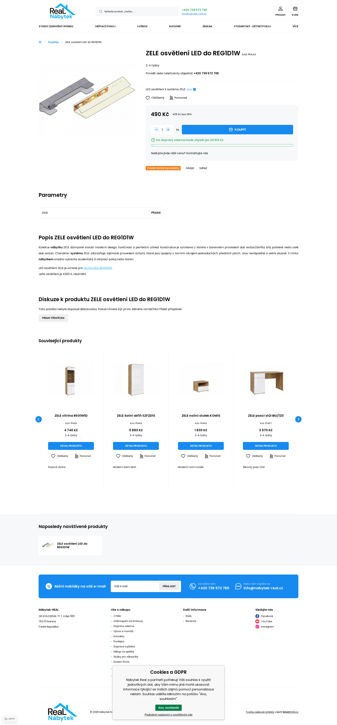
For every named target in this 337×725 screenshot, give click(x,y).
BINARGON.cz (290, 712)
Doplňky (53, 42)
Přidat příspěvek (53, 318)
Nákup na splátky (124, 651)
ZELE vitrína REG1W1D (71, 416)
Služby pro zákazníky (126, 656)
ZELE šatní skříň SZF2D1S (136, 416)
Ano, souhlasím (168, 707)
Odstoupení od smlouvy (128, 621)
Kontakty (119, 636)
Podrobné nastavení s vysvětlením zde (169, 714)
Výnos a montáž (123, 631)
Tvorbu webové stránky (260, 712)
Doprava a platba (124, 646)
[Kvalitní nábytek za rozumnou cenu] (40, 42)
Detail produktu (71, 446)
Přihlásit (169, 586)
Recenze (191, 621)
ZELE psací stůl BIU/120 (266, 416)
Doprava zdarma (124, 626)
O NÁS (117, 616)
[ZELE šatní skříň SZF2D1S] (136, 379)
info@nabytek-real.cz (194, 13)
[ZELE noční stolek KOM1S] (201, 379)
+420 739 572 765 (194, 10)
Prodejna (119, 641)
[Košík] (295, 8)
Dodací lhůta (121, 662)
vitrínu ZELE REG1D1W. (98, 268)
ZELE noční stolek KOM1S (201, 416)
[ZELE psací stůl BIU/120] (266, 379)
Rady (189, 616)
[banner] (63, 11)
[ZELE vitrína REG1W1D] (71, 379)
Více (189, 89)
